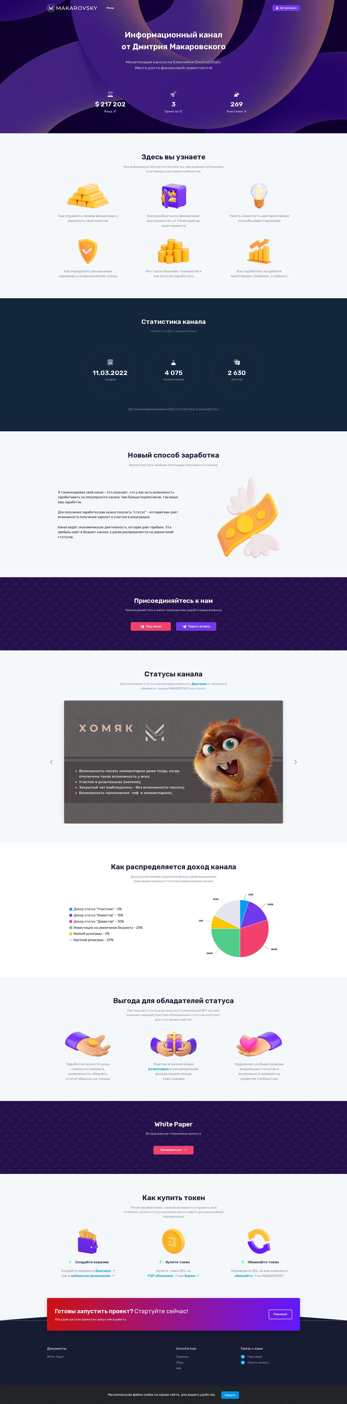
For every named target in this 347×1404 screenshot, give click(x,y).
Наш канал (153, 626)
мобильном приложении (91, 1276)
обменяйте (244, 1276)
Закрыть (230, 1395)
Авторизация (288, 8)
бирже (190, 1276)
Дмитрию (199, 684)
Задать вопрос (199, 626)
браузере (103, 1271)
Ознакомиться (171, 1150)
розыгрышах (158, 1069)
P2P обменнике (161, 1276)
